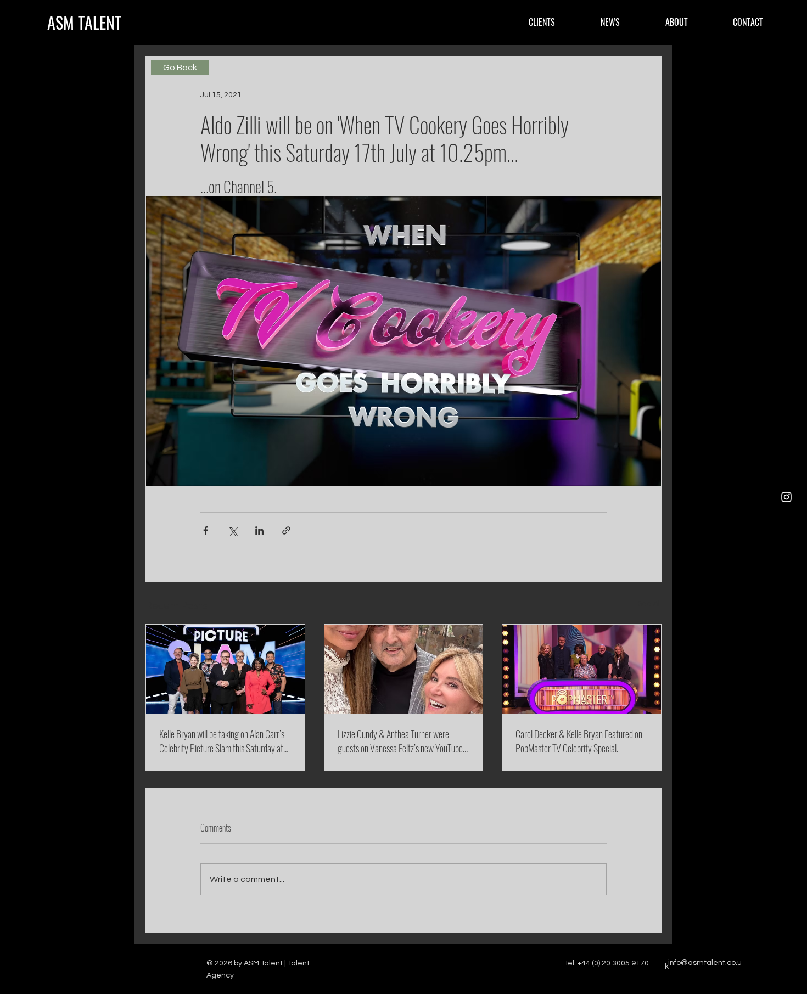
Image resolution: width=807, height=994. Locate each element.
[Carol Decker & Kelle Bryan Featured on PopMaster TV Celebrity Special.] (581, 669)
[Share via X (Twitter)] (232, 530)
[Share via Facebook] (205, 530)
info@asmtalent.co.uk (703, 964)
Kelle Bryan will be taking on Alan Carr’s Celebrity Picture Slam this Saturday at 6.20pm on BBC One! (221, 741)
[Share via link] (286, 530)
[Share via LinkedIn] (259, 530)
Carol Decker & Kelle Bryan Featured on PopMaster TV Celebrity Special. (578, 741)
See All (649, 604)
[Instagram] (786, 497)
